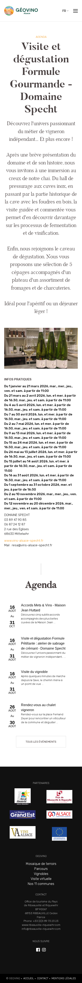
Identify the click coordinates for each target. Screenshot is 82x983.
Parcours (41, 869)
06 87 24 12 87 (14, 524)
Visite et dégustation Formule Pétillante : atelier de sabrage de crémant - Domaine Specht (41, 649)
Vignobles (41, 874)
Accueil (28, 978)
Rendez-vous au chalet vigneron (41, 716)
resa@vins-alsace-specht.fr (32, 545)
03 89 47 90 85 (15, 520)
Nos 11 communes (41, 884)
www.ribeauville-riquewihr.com (41, 924)
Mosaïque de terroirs (41, 864)
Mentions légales (64, 978)
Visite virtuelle (41, 879)
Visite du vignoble (41, 683)
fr (64, 10)
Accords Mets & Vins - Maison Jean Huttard (41, 616)
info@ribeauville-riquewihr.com (41, 928)
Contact (42, 978)
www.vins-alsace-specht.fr (23, 541)
